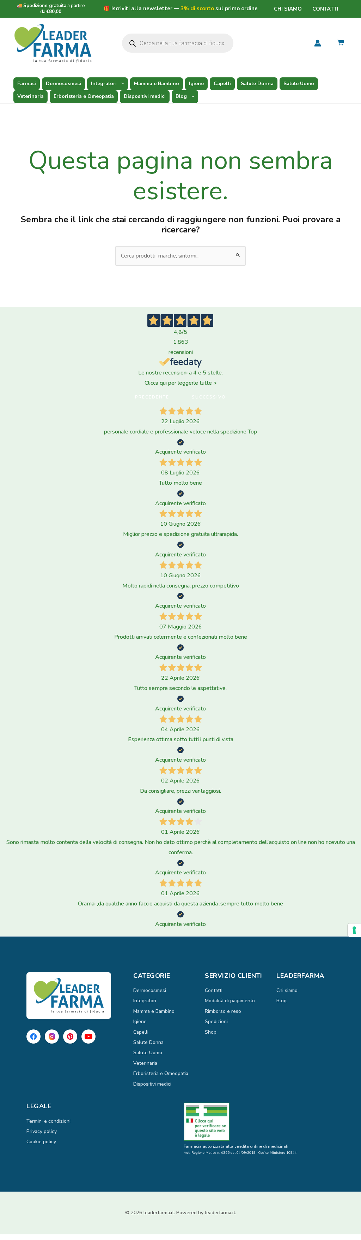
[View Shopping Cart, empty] (340, 43)
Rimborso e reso (223, 1011)
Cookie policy (41, 1141)
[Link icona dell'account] (317, 43)
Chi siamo (288, 8)
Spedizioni (216, 1021)
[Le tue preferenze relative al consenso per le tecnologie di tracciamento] (354, 930)
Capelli (222, 83)
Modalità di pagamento (230, 1000)
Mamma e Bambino (156, 83)
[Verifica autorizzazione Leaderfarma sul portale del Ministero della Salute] (259, 1122)
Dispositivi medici (145, 96)
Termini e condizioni (48, 1121)
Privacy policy (41, 1131)
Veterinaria (30, 96)
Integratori (104, 83)
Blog (181, 96)
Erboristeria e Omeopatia (84, 96)
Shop (210, 1032)
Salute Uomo (298, 83)
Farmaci (26, 83)
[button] (121, 83)
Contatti (325, 8)
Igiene (196, 83)
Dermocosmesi (63, 83)
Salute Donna (257, 83)
